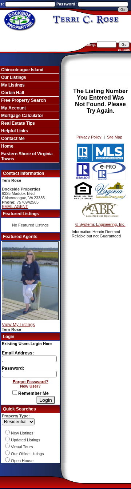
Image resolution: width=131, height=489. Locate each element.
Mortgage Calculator (22, 115)
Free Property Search (23, 100)
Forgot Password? (30, 382)
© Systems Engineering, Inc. (100, 224)
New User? (30, 386)
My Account (13, 108)
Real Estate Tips (18, 123)
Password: (67, 4)
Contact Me (13, 138)
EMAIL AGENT (15, 206)
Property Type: (16, 416)
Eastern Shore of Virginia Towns (27, 156)
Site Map (114, 137)
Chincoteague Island (22, 69)
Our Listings (13, 77)
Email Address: (18, 353)
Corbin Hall (12, 92)
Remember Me (33, 393)
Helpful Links (14, 130)
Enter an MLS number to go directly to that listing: (52, 45)
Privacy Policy (89, 137)
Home (7, 146)
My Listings (13, 85)
